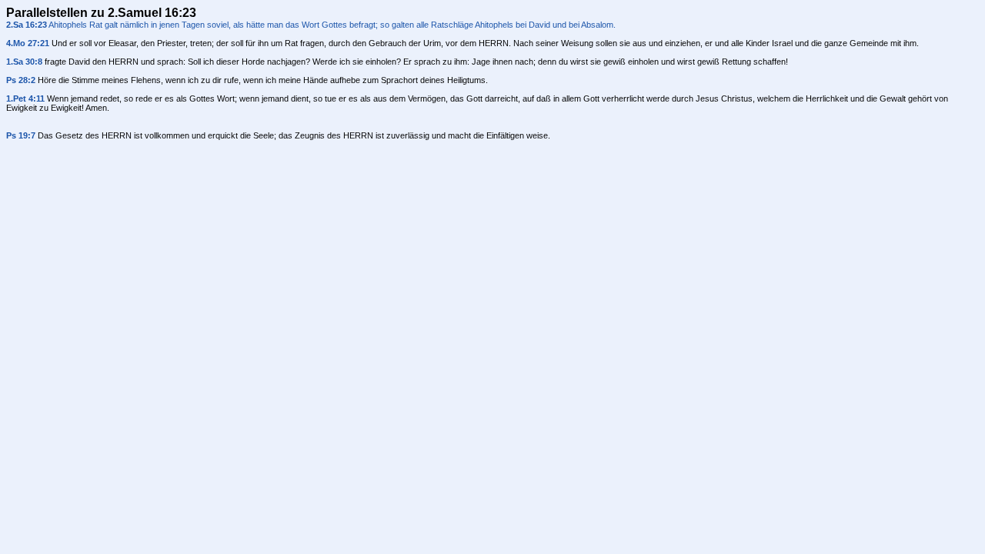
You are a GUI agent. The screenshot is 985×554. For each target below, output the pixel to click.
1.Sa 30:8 (24, 61)
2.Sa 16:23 (26, 24)
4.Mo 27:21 (27, 43)
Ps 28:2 (20, 80)
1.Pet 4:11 (25, 98)
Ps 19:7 (20, 135)
